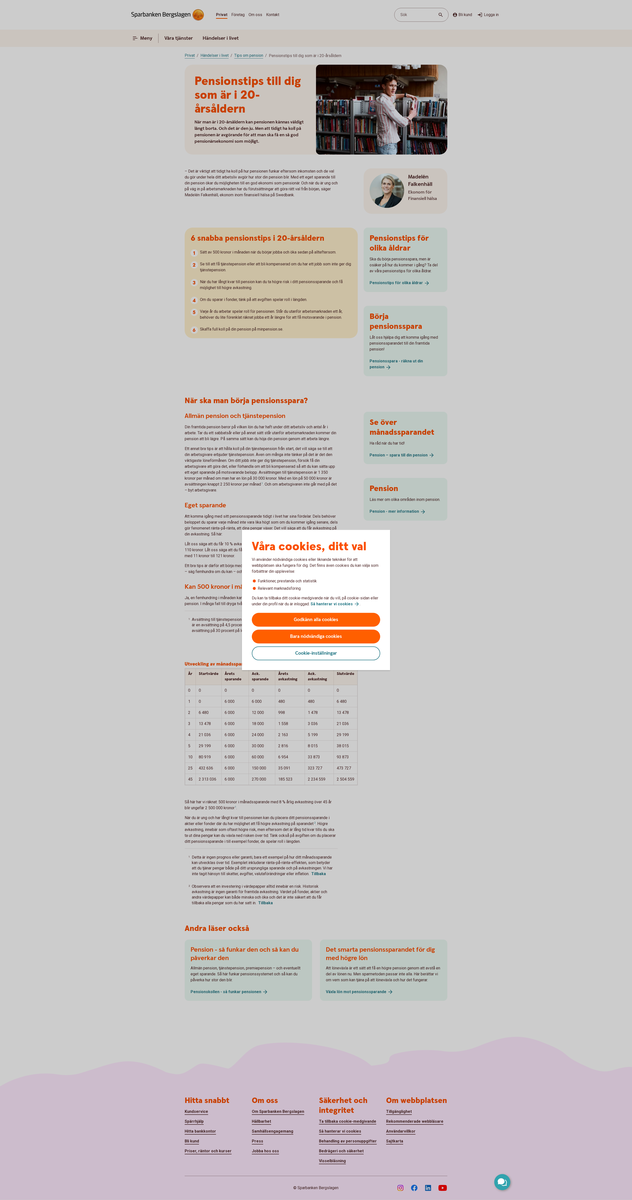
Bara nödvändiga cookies (316, 636)
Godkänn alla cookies (316, 620)
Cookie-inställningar (316, 653)
